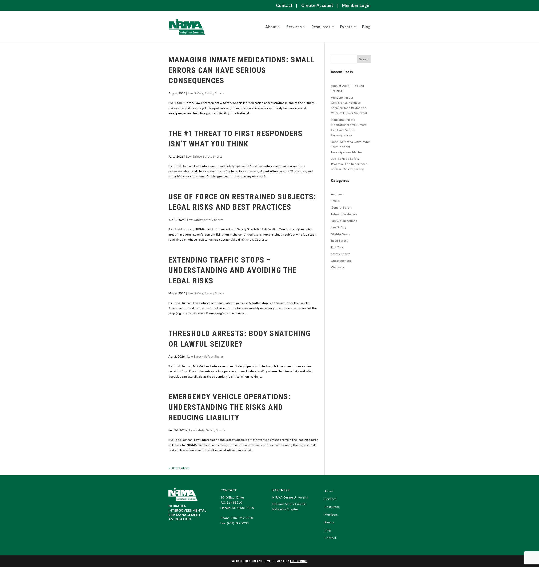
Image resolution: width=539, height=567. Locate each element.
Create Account (317, 5)
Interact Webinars (344, 214)
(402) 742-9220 (242, 518)
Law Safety (195, 93)
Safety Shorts (214, 93)
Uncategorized (341, 260)
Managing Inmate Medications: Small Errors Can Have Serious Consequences (241, 70)
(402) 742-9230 (238, 523)
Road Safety (339, 240)
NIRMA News (340, 234)
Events (346, 26)
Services (294, 26)
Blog (366, 26)
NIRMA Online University (290, 497)
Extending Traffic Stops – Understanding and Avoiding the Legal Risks (232, 270)
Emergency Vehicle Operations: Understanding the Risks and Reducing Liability (229, 407)
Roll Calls (337, 247)
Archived (337, 194)
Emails (335, 200)
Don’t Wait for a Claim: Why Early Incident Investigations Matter (350, 147)
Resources (321, 26)
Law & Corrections (344, 221)
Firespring (298, 561)
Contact (284, 5)
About (271, 26)
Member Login (356, 5)
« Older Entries (179, 468)
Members (331, 514)
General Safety (341, 207)
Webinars (337, 267)
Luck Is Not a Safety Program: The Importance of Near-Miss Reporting (349, 164)
